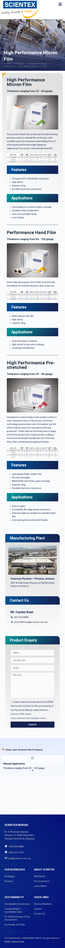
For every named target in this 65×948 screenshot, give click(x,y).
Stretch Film (9, 66)
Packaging (19, 64)
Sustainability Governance (17, 904)
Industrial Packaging (37, 64)
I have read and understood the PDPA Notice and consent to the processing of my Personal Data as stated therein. (32, 709)
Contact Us (39, 913)
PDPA (7, 942)
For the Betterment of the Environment (17, 918)
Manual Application (14, 763)
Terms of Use (17, 942)
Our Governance (42, 881)
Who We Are (40, 876)
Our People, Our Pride (15, 924)
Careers (38, 909)
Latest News (40, 886)
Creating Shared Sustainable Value (13, 910)
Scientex (7, 64)
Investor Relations (43, 904)
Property (9, 881)
